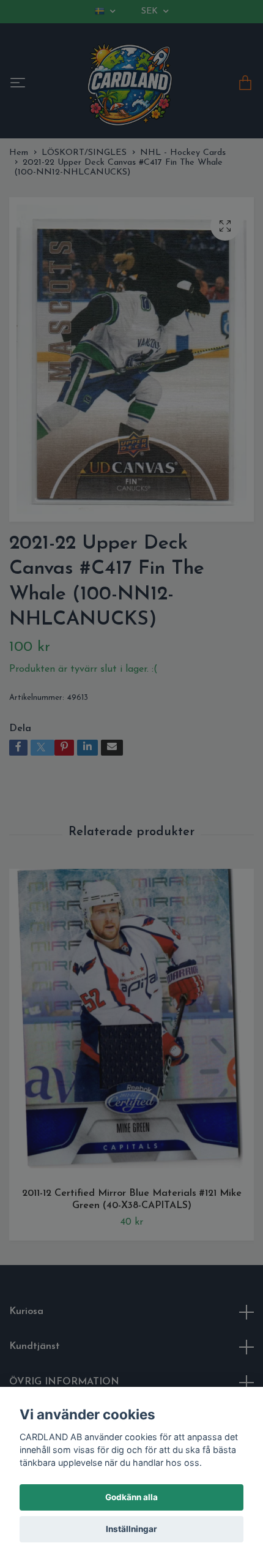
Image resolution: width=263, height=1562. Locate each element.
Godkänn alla (131, 1497)
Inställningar (131, 1529)
